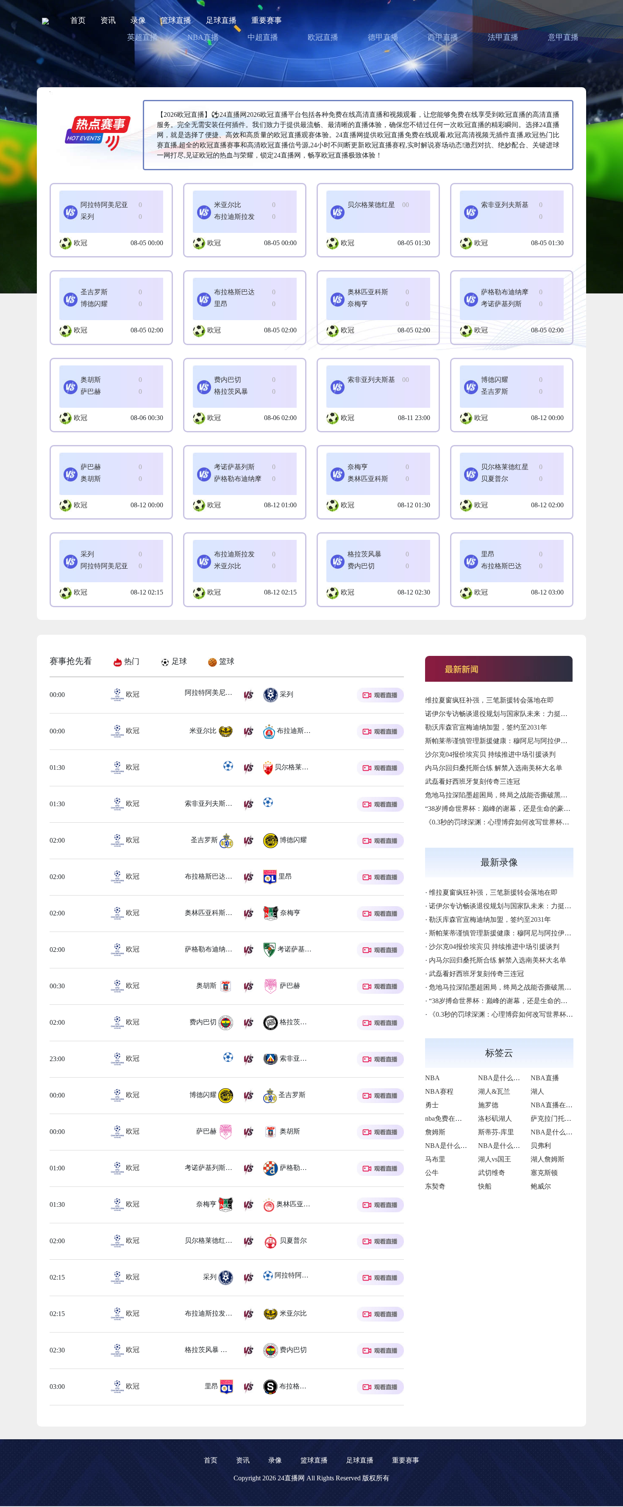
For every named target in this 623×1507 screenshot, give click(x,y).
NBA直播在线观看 (558, 1105)
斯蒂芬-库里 (496, 1132)
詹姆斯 (435, 1132)
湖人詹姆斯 (548, 1159)
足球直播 (221, 20)
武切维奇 (491, 1172)
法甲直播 (503, 37)
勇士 (432, 1105)
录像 (138, 20)
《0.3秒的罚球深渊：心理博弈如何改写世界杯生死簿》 (507, 822)
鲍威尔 (541, 1186)
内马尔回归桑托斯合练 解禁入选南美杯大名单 (493, 767)
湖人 (537, 1091)
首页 (78, 20)
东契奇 (435, 1186)
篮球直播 (176, 20)
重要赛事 (266, 20)
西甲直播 (443, 37)
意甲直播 (563, 37)
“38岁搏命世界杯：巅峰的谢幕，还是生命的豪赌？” (502, 808)
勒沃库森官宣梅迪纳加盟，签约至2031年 (486, 727)
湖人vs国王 (494, 1159)
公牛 (432, 1172)
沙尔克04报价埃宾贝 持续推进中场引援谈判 (490, 754)
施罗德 (488, 1105)
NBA (432, 1077)
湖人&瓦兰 (494, 1091)
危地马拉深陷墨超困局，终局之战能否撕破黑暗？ (499, 795)
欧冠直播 (323, 37)
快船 (485, 1186)
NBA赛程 (439, 1091)
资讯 (108, 20)
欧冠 (80, 242)
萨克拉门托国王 (554, 1118)
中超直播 (263, 37)
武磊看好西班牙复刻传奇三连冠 (472, 781)
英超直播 (142, 37)
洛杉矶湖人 (495, 1118)
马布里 (435, 1159)
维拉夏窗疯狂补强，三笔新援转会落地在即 (489, 700)
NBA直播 (203, 37)
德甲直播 (383, 37)
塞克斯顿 (544, 1172)
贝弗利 (541, 1145)
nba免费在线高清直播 (457, 1118)
